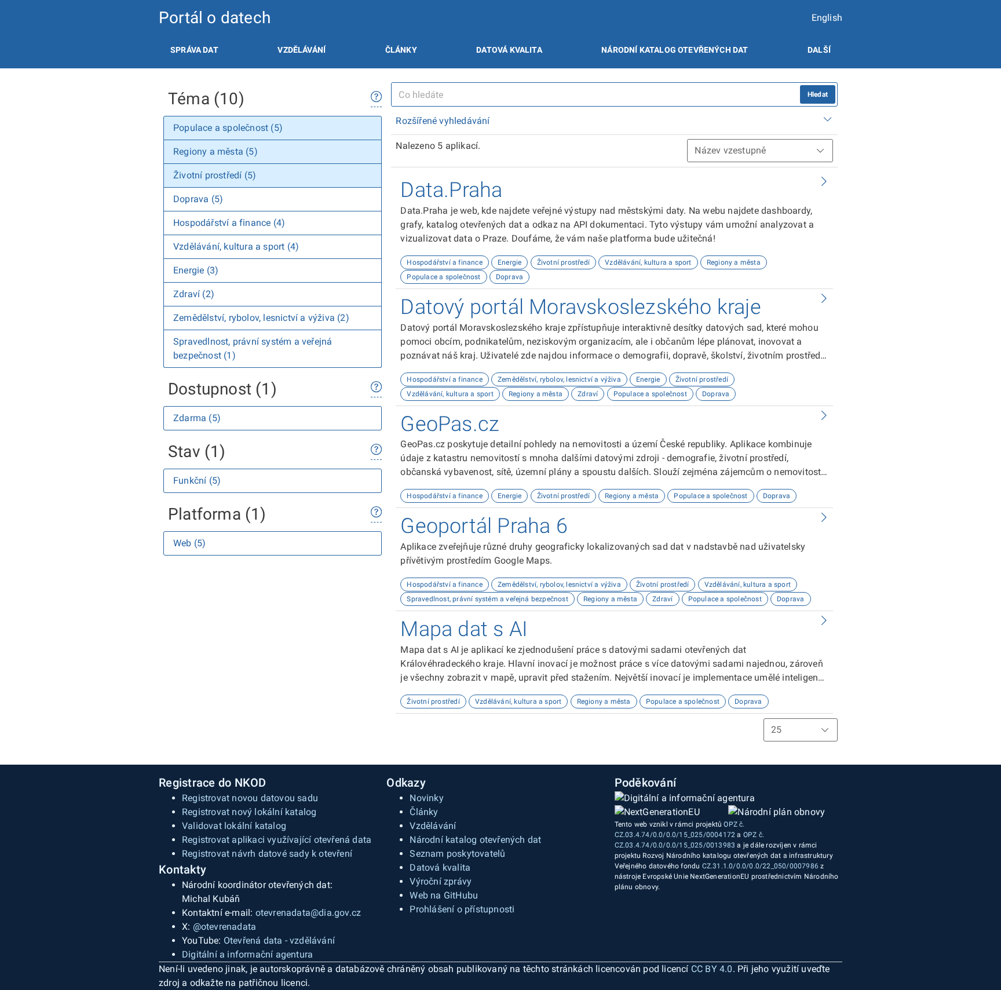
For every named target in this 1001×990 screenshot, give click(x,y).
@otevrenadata (225, 926)
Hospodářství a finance (444, 262)
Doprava (509, 277)
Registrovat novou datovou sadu (250, 797)
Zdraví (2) (193, 293)
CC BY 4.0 (712, 968)
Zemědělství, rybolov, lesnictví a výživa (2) (261, 317)
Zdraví (588, 394)
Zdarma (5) (197, 417)
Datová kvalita (509, 49)
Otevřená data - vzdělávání (279, 940)
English (827, 17)
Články (401, 49)
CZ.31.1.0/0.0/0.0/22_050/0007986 (760, 866)
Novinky (426, 797)
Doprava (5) (198, 198)
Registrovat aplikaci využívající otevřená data (276, 839)
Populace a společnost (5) (228, 127)
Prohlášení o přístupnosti (462, 909)
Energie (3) (195, 270)
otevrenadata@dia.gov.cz (308, 912)
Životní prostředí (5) (214, 175)
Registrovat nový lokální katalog (249, 811)
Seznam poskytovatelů (457, 853)
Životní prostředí (563, 262)
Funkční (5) (197, 480)
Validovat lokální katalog (234, 825)
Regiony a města (734, 262)
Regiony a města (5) (215, 151)
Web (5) (189, 543)
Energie (509, 262)
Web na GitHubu (444, 895)
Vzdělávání (301, 49)
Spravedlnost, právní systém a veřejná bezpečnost (487, 599)
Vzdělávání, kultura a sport (648, 262)
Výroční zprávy (441, 881)
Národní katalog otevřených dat (475, 839)
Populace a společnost (443, 277)
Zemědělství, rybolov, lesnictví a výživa (559, 379)
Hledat (818, 94)
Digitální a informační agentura (247, 954)
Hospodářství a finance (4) (229, 222)
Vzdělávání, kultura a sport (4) (236, 246)
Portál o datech (215, 17)
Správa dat (194, 49)
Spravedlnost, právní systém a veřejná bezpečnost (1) (252, 348)
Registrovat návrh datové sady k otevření (267, 853)
